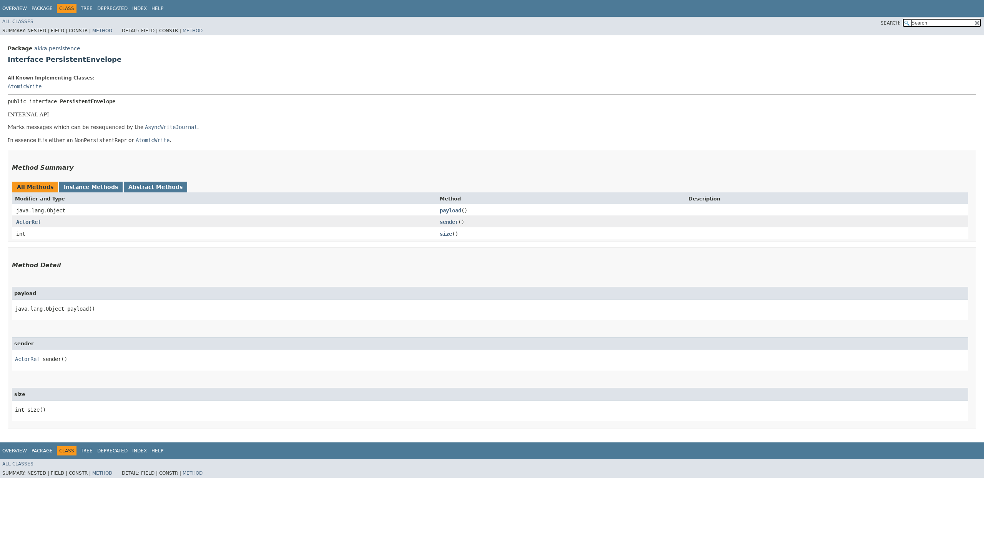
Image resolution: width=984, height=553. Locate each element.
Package (42, 8)
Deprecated (112, 8)
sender (449, 222)
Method (102, 30)
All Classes (17, 21)
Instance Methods (91, 187)
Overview (14, 8)
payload (450, 210)
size (446, 234)
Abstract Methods (155, 187)
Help (157, 8)
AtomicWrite (25, 86)
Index (139, 8)
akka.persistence (57, 48)
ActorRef (28, 222)
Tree (87, 8)
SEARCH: (891, 23)
